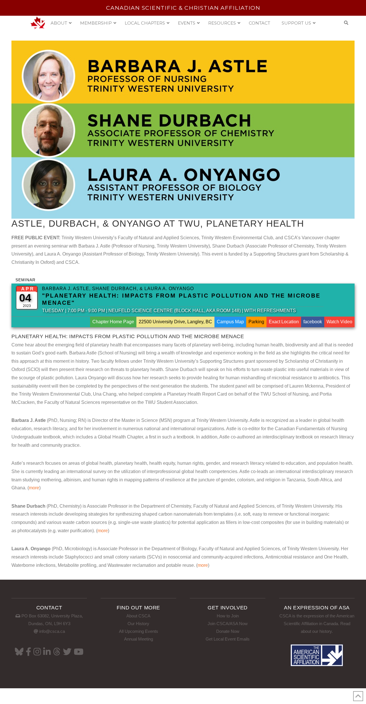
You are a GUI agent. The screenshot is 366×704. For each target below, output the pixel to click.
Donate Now (227, 631)
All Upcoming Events (138, 631)
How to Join (228, 615)
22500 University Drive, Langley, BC (175, 321)
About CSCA (138, 615)
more (34, 487)
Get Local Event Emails (228, 639)
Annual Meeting (138, 639)
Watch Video (339, 321)
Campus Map (230, 321)
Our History (138, 623)
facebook (312, 321)
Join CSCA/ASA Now (228, 623)
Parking (256, 321)
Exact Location (284, 321)
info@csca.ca (52, 631)
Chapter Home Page (113, 321)
